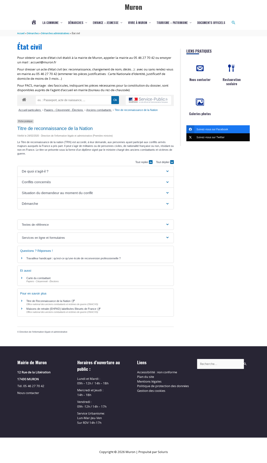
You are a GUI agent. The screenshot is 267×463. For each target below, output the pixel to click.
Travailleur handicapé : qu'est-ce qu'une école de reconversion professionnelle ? (73, 258)
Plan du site (145, 377)
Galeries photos (200, 113)
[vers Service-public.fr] (148, 100)
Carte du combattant (38, 278)
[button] (233, 22)
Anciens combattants (99, 109)
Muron (133, 7)
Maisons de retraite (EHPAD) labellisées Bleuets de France (61, 308)
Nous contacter (200, 79)
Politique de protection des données (163, 386)
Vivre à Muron (137, 23)
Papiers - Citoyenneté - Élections (64, 109)
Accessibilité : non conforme (157, 372)
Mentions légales (149, 381)
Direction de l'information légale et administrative (43, 332)
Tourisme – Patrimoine (172, 23)
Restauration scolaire (232, 81)
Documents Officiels (211, 23)
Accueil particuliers (30, 109)
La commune (51, 23)
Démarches (75, 23)
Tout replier (142, 162)
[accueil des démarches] (24, 99)
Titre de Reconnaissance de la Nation (48, 300)
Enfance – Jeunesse (106, 23)
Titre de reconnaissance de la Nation (136, 109)
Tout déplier (163, 162)
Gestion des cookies (151, 391)
